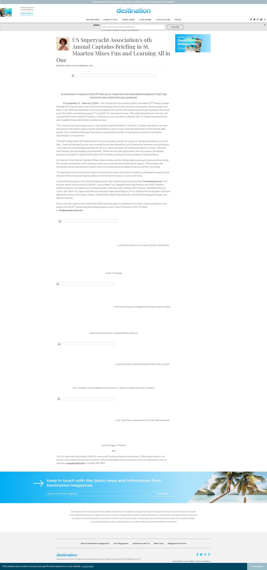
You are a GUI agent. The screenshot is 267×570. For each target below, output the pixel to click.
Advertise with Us (141, 543)
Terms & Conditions (203, 561)
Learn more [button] (87, 566)
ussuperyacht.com (75, 463)
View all (185, 48)
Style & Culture (163, 20)
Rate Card (158, 543)
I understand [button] (257, 566)
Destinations (92, 20)
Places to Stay (110, 20)
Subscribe (175, 27)
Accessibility (189, 561)
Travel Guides (128, 20)
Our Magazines (121, 543)
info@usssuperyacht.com (71, 210)
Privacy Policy (178, 561)
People (178, 20)
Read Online (26, 13)
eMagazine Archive (177, 543)
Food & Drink (145, 20)
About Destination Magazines (95, 543)
